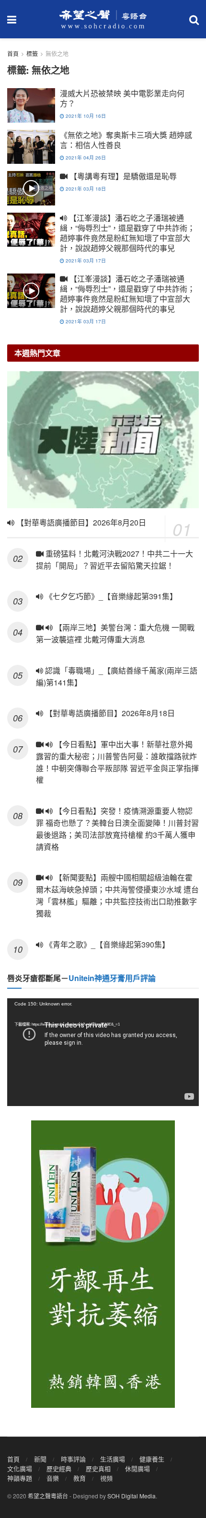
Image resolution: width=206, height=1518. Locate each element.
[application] (103, 1052)
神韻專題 (19, 1478)
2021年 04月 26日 (85, 157)
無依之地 (57, 53)
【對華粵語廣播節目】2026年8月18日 (109, 713)
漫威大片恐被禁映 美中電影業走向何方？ (122, 98)
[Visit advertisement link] (103, 1264)
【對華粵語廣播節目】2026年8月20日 (80, 522)
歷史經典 (58, 1468)
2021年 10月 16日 (85, 116)
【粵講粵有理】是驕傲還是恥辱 (122, 176)
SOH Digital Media (131, 1496)
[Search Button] (194, 19)
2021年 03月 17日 (85, 260)
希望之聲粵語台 (48, 1496)
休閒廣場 (137, 1468)
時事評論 (73, 1458)
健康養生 (151, 1458)
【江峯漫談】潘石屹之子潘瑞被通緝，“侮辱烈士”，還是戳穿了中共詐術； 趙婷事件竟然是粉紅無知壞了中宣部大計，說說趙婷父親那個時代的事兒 (127, 232)
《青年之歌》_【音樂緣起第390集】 (106, 944)
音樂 (52, 1478)
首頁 (13, 53)
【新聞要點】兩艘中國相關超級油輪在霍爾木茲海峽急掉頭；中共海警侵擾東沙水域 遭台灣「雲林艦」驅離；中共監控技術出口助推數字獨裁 (117, 895)
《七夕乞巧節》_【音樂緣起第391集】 (110, 596)
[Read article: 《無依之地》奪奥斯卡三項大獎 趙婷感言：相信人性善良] (31, 147)
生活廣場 (112, 1458)
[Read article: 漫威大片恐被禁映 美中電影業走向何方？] (31, 105)
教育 (79, 1478)
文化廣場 (19, 1468)
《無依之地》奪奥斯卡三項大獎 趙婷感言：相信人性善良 (126, 139)
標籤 (32, 53)
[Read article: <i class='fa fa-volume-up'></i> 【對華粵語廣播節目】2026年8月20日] (103, 439)
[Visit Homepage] (103, 19)
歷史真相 (98, 1468)
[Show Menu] (11, 19)
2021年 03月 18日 (85, 188)
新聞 (40, 1458)
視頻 (106, 1478)
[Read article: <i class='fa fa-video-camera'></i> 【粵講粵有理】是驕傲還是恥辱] (31, 188)
